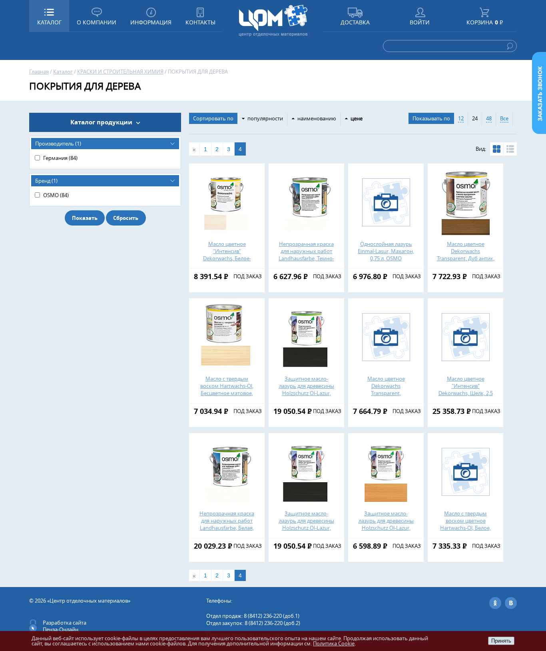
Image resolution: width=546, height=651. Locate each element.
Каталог (63, 71)
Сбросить (125, 218)
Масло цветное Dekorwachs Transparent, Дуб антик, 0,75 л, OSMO (465, 254)
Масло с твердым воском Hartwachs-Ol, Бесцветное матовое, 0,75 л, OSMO (226, 389)
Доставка (355, 22)
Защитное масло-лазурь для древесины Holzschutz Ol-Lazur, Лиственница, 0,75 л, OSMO (386, 528)
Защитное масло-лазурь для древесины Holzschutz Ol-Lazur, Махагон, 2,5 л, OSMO (306, 389)
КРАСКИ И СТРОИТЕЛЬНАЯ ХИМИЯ (120, 71)
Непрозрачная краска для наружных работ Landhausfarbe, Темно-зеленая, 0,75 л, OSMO (306, 254)
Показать (85, 218)
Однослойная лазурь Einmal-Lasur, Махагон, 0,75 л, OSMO (386, 251)
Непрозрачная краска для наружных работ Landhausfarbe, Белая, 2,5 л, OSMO (226, 524)
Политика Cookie (334, 643)
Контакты (200, 22)
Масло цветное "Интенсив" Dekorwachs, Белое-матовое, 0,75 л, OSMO (227, 254)
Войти (420, 22)
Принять (501, 641)
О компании (96, 22)
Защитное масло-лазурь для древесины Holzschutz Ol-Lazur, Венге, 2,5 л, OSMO (306, 524)
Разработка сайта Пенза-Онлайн (64, 626)
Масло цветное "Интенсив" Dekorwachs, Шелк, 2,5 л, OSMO (465, 389)
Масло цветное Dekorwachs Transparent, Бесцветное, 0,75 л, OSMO (386, 393)
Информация (150, 22)
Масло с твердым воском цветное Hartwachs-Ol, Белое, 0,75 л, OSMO (465, 524)
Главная (39, 71)
